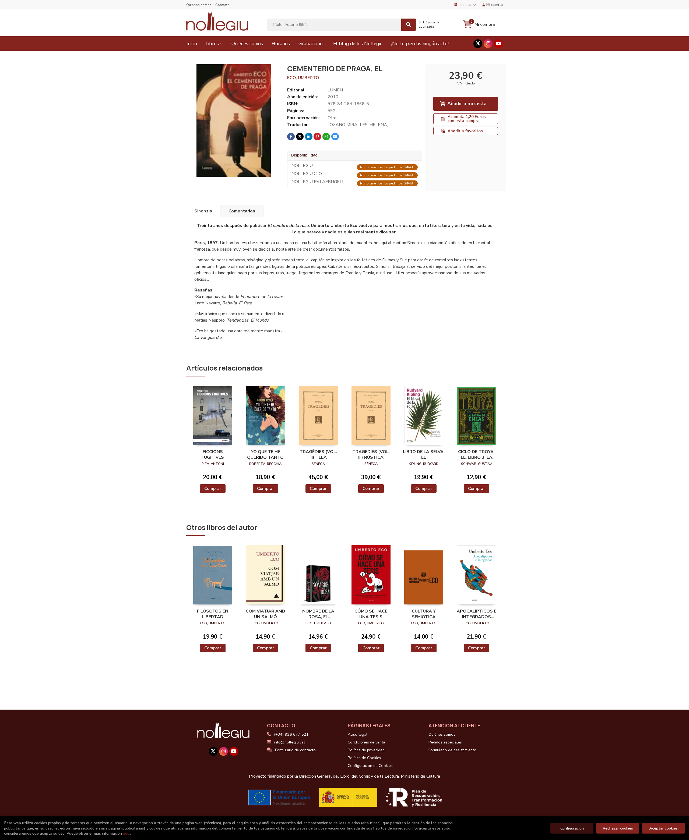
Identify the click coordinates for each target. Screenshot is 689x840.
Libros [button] (212, 43)
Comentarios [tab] (242, 211)
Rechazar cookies (618, 828)
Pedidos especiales (445, 742)
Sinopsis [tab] (203, 211)
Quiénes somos (199, 4)
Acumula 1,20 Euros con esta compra (467, 118)
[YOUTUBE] (498, 43)
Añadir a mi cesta (467, 103)
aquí (126, 833)
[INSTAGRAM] (488, 43)
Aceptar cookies (663, 828)
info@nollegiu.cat (289, 742)
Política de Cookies (364, 757)
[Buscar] (408, 25)
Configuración (572, 828)
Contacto (222, 4)
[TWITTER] (477, 43)
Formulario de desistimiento (452, 750)
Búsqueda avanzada (429, 24)
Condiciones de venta (366, 742)
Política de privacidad (366, 750)
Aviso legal (357, 734)
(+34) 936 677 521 (291, 734)
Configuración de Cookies (370, 765)
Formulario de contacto (295, 750)
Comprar (212, 489)
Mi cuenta (494, 4)
